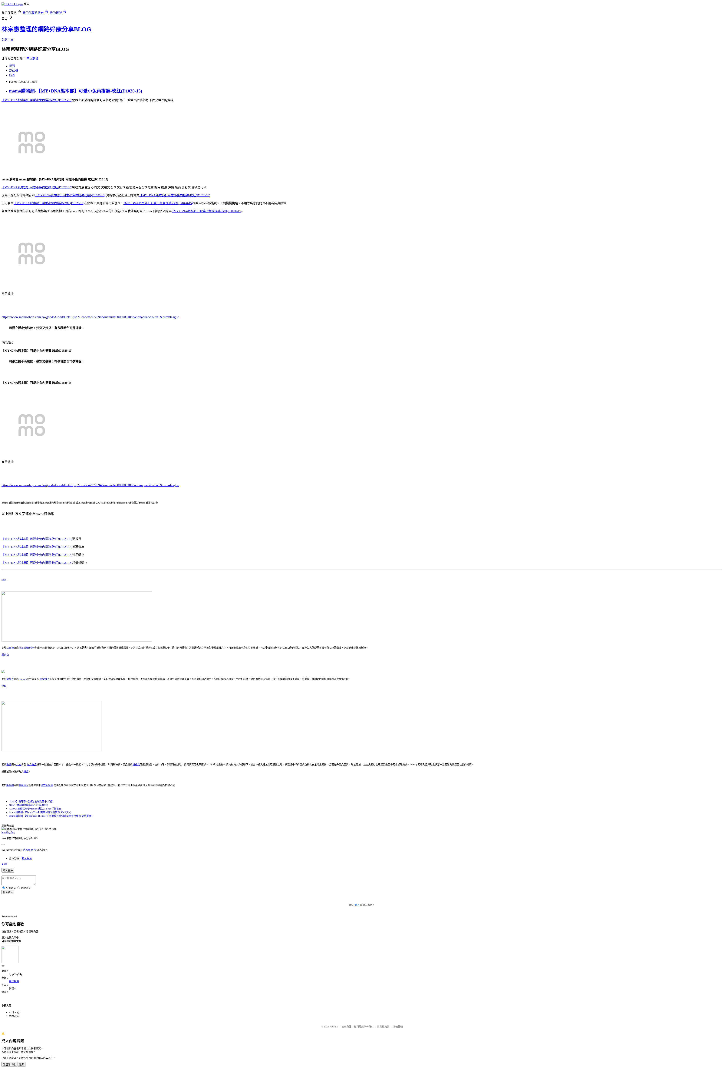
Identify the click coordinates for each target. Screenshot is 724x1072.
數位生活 (27, 858)
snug (4, 579)
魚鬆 (4, 686)
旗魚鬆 (136, 764)
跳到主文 (8, 39)
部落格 (13, 70)
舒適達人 (23, 785)
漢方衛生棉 (47, 785)
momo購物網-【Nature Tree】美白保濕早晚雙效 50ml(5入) (40, 812)
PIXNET (334, 1026)
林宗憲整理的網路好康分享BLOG (46, 29)
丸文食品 (32, 764)
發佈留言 (8, 892)
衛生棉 (10, 785)
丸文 (18, 764)
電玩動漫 (32, 58)
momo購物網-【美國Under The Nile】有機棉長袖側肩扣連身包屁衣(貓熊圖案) (50, 815)
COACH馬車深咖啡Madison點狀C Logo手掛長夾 (35, 808)
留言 (33, 849)
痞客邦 (27, 849)
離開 (21, 1064)
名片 (12, 75)
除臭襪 (10, 647)
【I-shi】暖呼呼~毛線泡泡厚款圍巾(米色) (31, 801)
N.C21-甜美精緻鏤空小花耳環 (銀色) (28, 805)
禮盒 (26, 771)
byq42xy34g (8, 832)
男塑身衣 (45, 679)
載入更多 (8, 870)
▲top (4, 863)
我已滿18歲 (9, 1064)
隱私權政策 (383, 1026)
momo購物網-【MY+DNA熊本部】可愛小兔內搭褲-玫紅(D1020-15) (75, 91)
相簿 (12, 66)
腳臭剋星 (29, 647)
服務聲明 (398, 1026)
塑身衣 (5, 654)
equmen (23, 679)
